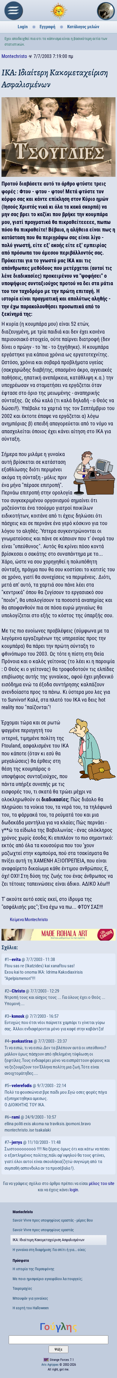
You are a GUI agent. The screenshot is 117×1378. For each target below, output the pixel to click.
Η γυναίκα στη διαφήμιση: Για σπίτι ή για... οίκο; (49, 1249)
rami (16, 1117)
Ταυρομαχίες (22, 1288)
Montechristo (14, 56)
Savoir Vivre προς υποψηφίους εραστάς (43, 1230)
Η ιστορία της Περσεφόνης (33, 1269)
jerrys (17, 1142)
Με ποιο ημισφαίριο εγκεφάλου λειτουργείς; (47, 1279)
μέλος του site (101, 1183)
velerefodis (22, 1085)
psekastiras (22, 1041)
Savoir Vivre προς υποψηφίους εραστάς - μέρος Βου (53, 1220)
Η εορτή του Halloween (31, 1308)
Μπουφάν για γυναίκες (30, 1298)
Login (23, 26)
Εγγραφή (47, 26)
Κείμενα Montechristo (29, 919)
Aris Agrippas (49, 1365)
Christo (18, 991)
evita (16, 959)
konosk (18, 1016)
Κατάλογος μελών (83, 26)
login (74, 1189)
